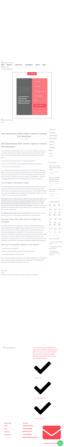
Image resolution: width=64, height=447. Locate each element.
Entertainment (53, 138)
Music (50, 150)
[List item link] (42, 390)
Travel (51, 156)
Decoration (52, 132)
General (51, 144)
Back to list (4, 270)
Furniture (51, 141)
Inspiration (52, 147)
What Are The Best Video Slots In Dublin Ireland (55, 167)
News (50, 153)
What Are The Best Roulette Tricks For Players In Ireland (54, 179)
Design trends (53, 135)
